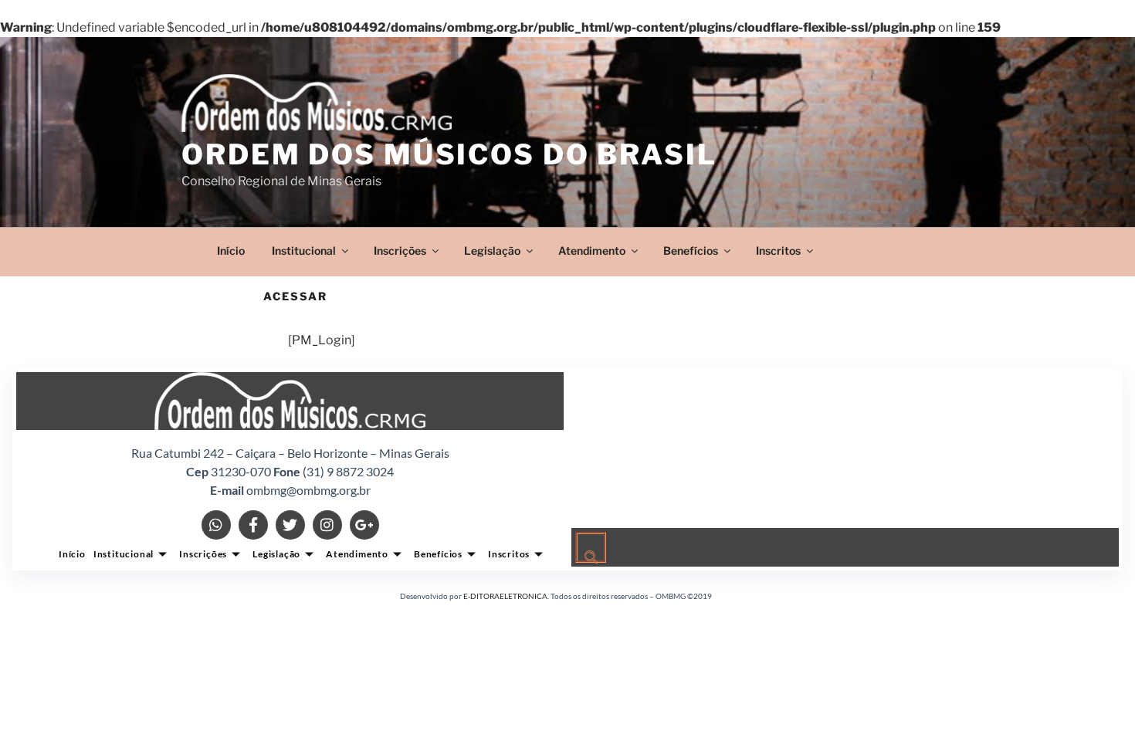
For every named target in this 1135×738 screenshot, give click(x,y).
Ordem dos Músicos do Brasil (449, 154)
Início (231, 250)
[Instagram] (327, 525)
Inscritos (778, 250)
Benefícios (690, 250)
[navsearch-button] (590, 547)
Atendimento (591, 250)
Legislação (492, 250)
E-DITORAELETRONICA (505, 596)
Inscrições (400, 250)
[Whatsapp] (216, 525)
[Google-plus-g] (364, 525)
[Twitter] (290, 525)
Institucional (304, 250)
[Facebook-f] (253, 525)
